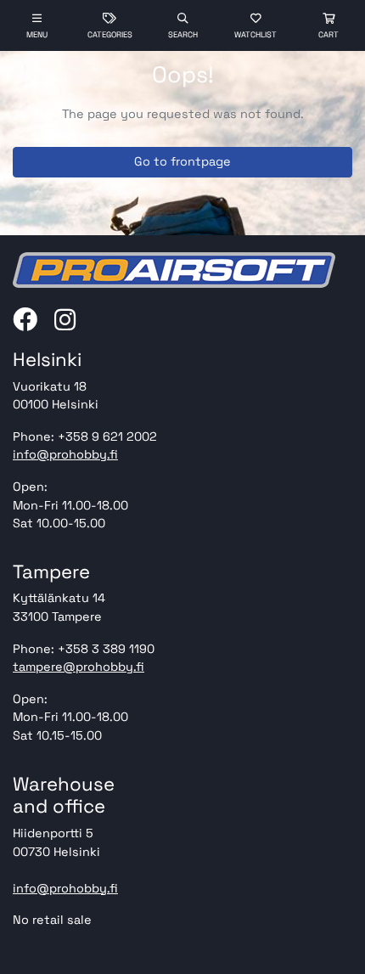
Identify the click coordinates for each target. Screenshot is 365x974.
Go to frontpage (182, 161)
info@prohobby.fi (65, 454)
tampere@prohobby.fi (78, 666)
